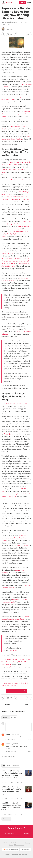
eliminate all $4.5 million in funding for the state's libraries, (15, 114)
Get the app (25, 849)
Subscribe (22, 2)
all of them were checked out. (20, 180)
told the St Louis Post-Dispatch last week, (14, 600)
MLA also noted (22, 545)
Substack (7, 854)
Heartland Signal (11, 662)
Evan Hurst (12, 780)
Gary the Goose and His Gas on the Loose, (15, 259)
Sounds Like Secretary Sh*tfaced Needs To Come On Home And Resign (11, 773)
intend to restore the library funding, (16, 137)
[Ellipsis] (30, 734)
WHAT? (3, 810)
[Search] (30, 766)
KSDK (20, 662)
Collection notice (19, 845)
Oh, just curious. (6, 794)
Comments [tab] (6, 717)
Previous (7, 704)
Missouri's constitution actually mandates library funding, (14, 538)
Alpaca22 (8, 734)
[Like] (3, 34)
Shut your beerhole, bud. (9, 778)
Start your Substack (11, 849)
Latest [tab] (8, 766)
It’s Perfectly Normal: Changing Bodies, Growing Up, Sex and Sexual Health (14, 234)
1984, (15, 496)
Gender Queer (8, 434)
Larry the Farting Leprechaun (11, 258)
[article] (16, 776)
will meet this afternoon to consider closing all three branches (16, 163)
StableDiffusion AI (12, 667)
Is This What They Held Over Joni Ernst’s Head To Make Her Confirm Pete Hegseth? (11, 789)
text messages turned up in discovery (15, 279)
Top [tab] (4, 766)
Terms (11, 845)
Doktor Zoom (9, 28)
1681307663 (13, 650)
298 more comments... (8, 756)
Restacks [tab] (13, 717)
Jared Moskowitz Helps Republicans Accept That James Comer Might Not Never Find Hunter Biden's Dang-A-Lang (11, 805)
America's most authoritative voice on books (15, 617)
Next (26, 704)
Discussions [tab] (15, 766)
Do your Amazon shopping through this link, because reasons (15, 684)
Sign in (29, 2)
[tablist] (9, 717)
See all (5, 819)
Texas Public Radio (19, 659)
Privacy (27, 843)
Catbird (8, 744)
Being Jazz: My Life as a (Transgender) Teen (16, 222)
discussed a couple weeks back (16, 404)
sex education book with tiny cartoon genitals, (16, 227)
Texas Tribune (7, 659)
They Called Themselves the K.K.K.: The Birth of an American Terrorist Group (15, 198)
